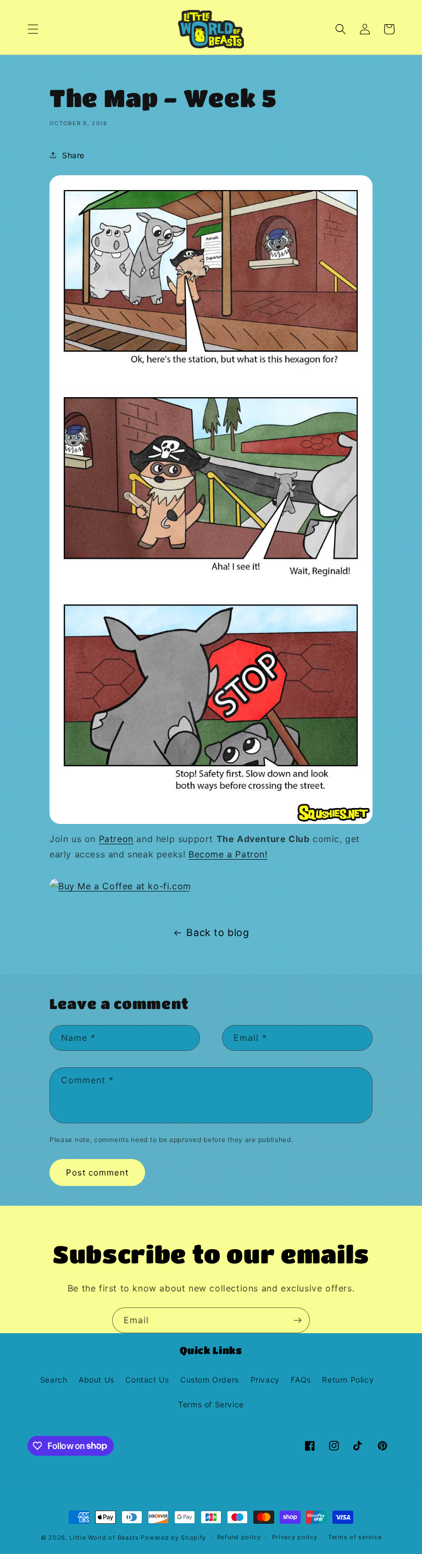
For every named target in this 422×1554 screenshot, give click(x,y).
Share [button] (73, 155)
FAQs (300, 1379)
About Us (96, 1379)
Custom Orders (209, 1379)
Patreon (116, 838)
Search (54, 1379)
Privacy (265, 1379)
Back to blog (217, 932)
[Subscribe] (297, 1320)
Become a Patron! (228, 854)
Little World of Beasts (103, 1537)
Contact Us (147, 1379)
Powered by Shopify (173, 1537)
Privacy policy (295, 1537)
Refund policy (239, 1537)
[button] (33, 29)
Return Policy (348, 1379)
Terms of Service (211, 1404)
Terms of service (354, 1537)
